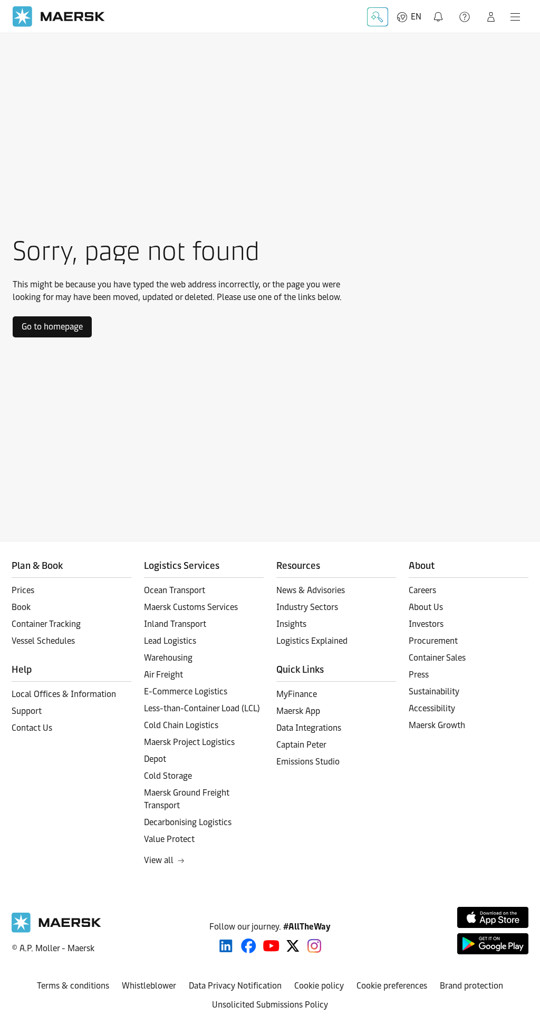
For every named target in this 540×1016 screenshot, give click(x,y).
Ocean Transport (174, 590)
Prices (23, 590)
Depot (155, 759)
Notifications (439, 10)
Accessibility (432, 708)
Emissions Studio (308, 762)
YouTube (271, 945)
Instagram (314, 945)
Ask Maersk (378, 17)
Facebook (248, 945)
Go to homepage (52, 327)
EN (416, 17)
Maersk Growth (437, 725)
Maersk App (298, 711)
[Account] (491, 16)
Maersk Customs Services (191, 607)
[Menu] (515, 16)
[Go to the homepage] (56, 930)
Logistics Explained (312, 641)
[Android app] (492, 943)
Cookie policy (319, 986)
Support (465, 16)
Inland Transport (175, 624)
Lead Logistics (170, 641)
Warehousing (168, 658)
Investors (426, 624)
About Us (426, 607)
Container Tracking (46, 624)
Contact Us (32, 728)
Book (21, 607)
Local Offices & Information (64, 694)
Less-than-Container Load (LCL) (202, 708)
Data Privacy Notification (235, 986)
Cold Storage (168, 776)
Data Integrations (308, 728)
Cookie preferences (391, 986)
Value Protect (169, 839)
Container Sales (437, 658)
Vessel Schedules (43, 641)
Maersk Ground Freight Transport (186, 799)
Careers (422, 590)
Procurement (433, 641)
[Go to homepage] (59, 16)
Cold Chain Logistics (181, 725)
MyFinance (296, 694)
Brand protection (471, 986)
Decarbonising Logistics (188, 822)
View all (158, 860)
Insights (291, 624)
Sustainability (434, 691)
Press (419, 675)
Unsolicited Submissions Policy (270, 1005)
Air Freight (163, 675)
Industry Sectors (307, 607)
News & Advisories (310, 590)
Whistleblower (149, 986)
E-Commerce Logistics (185, 691)
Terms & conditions (73, 986)
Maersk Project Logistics (189, 742)
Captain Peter (301, 745)
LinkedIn (226, 945)
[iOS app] (492, 917)
